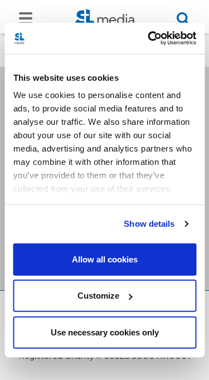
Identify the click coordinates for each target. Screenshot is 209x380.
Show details (149, 223)
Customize (98, 295)
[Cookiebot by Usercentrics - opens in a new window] (148, 38)
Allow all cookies (105, 259)
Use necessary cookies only (105, 332)
